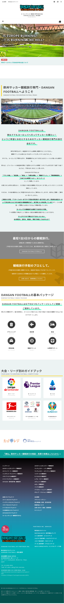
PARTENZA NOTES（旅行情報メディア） (46, 533)
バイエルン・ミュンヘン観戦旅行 (43, 489)
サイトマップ (38, 510)
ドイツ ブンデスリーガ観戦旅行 (10, 479)
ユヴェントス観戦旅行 (40, 481)
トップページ (5, 466)
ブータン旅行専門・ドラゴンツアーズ (44, 544)
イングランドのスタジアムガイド (11, 502)
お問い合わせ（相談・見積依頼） (43, 507)
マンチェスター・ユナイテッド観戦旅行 (45, 471)
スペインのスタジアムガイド (9, 499)
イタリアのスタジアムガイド (9, 505)
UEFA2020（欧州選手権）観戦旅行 (11, 481)
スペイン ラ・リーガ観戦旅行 (10, 471)
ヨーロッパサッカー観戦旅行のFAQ (11, 515)
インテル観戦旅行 (39, 487)
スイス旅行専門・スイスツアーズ (43, 536)
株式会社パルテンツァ (13, 1)
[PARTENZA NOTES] (57, 2)
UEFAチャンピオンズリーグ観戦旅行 (12, 468)
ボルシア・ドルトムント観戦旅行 (43, 492)
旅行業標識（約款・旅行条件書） (43, 502)
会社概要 (4, 1)
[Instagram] (61, 2)
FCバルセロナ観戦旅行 (40, 476)
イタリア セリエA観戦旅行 (9, 476)
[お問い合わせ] (54, 2)
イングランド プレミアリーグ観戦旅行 (12, 474)
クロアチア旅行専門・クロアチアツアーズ (46, 538)
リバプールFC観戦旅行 (40, 474)
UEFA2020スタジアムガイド (9, 513)
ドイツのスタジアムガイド (9, 507)
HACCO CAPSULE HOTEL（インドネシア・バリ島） (48, 546)
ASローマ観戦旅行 (39, 484)
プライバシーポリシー (40, 499)
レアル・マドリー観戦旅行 (42, 479)
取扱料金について (39, 505)
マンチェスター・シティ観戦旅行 (43, 468)
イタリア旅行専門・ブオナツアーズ (44, 541)
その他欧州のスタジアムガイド (10, 510)
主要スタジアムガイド (8, 497)
